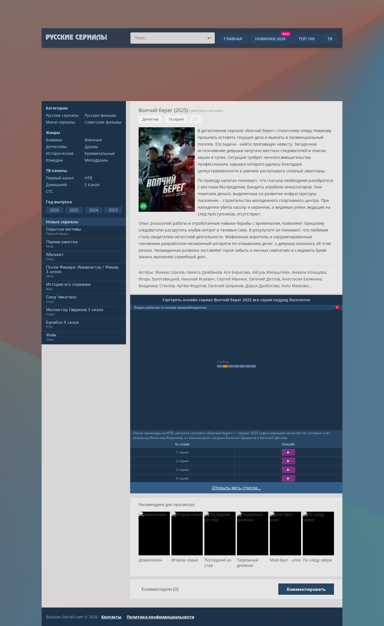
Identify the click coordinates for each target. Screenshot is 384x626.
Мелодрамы (96, 160)
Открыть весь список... (236, 488)
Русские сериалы (62, 115)
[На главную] (76, 37)
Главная (233, 38)
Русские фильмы (100, 115)
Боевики (54, 139)
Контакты (111, 617)
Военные (93, 139)
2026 (54, 210)
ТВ (329, 38)
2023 (113, 210)
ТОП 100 (307, 38)
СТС (49, 191)
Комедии (54, 160)
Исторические (60, 153)
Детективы (56, 146)
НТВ (88, 178)
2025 (73, 210)
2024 (93, 210)
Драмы (91, 146)
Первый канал (60, 178)
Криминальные (100, 153)
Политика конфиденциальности (160, 617)
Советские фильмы (103, 122)
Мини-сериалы (60, 122)
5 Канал (92, 184)
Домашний (56, 184)
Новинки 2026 (272, 38)
